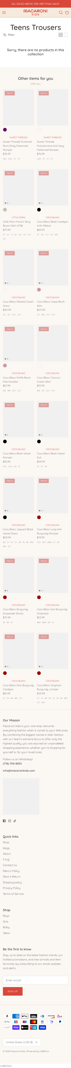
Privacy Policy (12, 888)
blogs (6, 848)
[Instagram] (9, 821)
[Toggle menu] (4, 13)
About (7, 853)
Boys (6, 915)
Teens (6, 933)
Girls (5, 921)
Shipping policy (12, 882)
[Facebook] (4, 821)
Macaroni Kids (18, 1051)
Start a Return (12, 876)
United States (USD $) (19, 1042)
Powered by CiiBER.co (38, 1051)
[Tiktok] (14, 821)
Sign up (13, 991)
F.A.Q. (6, 859)
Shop (6, 842)
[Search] (61, 13)
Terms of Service (13, 894)
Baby (6, 927)
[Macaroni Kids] (35, 12)
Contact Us (10, 865)
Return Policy (11, 871)
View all (35, 83)
